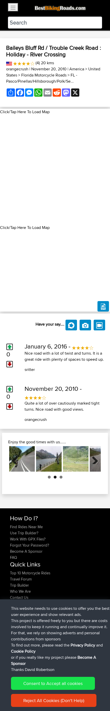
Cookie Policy (23, 651)
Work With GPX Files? (28, 539)
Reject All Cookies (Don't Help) (53, 700)
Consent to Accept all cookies (53, 683)
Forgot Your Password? (29, 545)
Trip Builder (19, 585)
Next (93, 459)
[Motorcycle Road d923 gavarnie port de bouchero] (76, 459)
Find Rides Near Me (26, 526)
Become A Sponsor (26, 551)
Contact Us (19, 597)
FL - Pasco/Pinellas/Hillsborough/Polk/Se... (41, 78)
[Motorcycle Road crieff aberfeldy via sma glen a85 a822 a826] (22, 459)
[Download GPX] (103, 306)
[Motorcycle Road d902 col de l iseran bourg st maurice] (49, 459)
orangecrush (17, 69)
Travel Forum (21, 579)
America (76, 69)
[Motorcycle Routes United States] (9, 63)
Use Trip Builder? (24, 533)
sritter (30, 369)
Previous (17, 459)
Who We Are (20, 591)
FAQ (13, 557)
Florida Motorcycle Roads (44, 75)
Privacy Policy (83, 645)
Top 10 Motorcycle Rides (30, 573)
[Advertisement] (55, 170)
